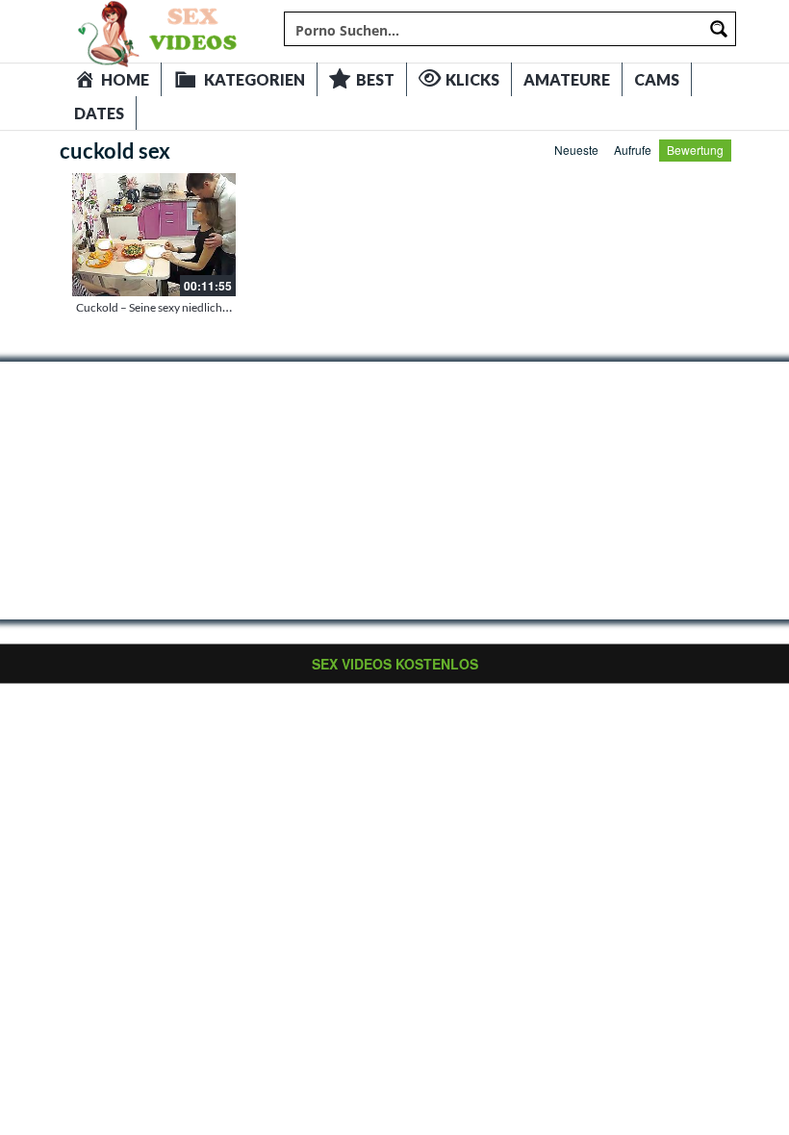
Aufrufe (632, 149)
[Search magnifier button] (718, 29)
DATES (99, 113)
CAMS (656, 79)
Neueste (576, 149)
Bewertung (695, 149)
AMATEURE (566, 79)
